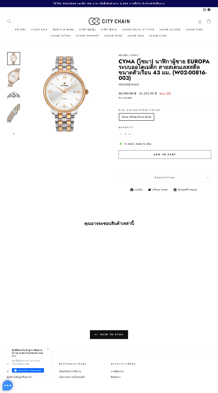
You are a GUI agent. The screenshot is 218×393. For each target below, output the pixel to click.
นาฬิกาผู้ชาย (109, 29)
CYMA (133, 55)
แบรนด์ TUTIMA (61, 35)
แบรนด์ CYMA (158, 35)
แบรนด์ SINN (194, 29)
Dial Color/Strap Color (139, 110)
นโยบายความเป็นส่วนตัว (72, 377)
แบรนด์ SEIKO (113, 35)
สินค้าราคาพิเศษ (63, 29)
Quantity (126, 127)
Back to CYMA (111, 334)
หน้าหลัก (20, 29)
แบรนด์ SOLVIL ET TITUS (138, 29)
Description (165, 177)
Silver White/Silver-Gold (136, 117)
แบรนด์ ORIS (136, 35)
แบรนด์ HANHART (87, 35)
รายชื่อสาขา (117, 371)
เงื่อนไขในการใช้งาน (70, 371)
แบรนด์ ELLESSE (170, 29)
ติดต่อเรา (116, 377)
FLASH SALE (39, 29)
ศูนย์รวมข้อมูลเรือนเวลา (19, 377)
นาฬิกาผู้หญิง (87, 29)
